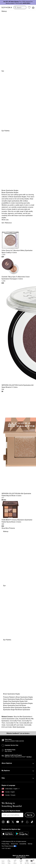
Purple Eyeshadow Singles (24, 703)
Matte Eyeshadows (19, 727)
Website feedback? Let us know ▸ (18, 733)
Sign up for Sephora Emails (11, 811)
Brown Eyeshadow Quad (11, 705)
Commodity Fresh (15, 721)
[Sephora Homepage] (6, 7)
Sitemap (30, 843)
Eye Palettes (6, 131)
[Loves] (29, 7)
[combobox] (19, 7)
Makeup (4, 11)
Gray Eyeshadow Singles (16, 701)
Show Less (5, 220)
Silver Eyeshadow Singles (19, 707)
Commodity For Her (12, 723)
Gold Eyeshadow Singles (15, 702)
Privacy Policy (5, 843)
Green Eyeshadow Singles (11, 699)
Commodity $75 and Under (14, 725)
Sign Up (29, 815)
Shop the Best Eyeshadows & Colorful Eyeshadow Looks (17, 717)
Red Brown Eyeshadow (22, 710)
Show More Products (8, 528)
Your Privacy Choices (7, 846)
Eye (3, 71)
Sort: (7, 223)
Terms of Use (14, 843)
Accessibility (23, 843)
